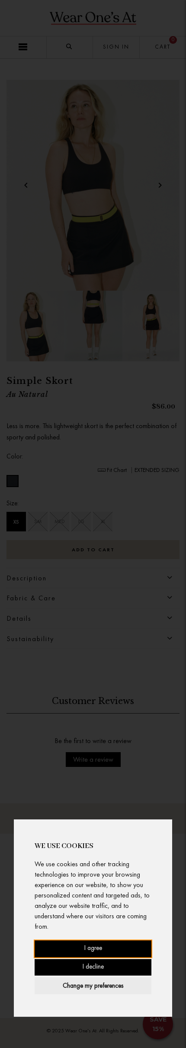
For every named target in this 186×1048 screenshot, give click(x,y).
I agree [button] (93, 948)
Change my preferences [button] (93, 985)
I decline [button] (93, 967)
